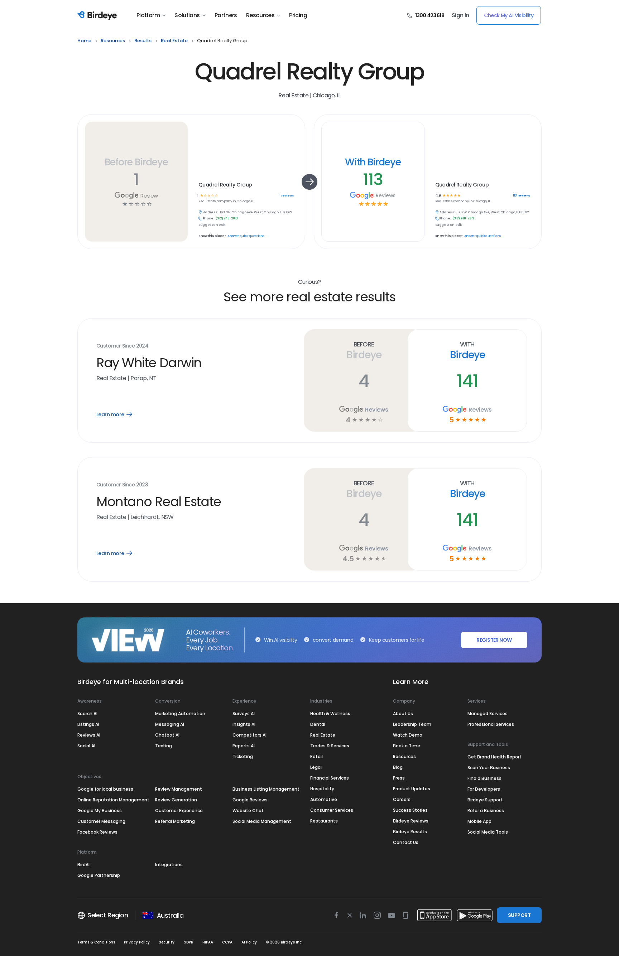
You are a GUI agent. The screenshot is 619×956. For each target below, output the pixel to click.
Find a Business (484, 778)
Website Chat (248, 810)
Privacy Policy (137, 942)
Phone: (208, 218)
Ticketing (242, 756)
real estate (174, 40)
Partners (226, 15)
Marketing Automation (180, 713)
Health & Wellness (330, 713)
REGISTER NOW (494, 640)
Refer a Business (485, 810)
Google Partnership (98, 875)
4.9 (438, 195)
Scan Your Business (488, 768)
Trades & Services (329, 746)
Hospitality (322, 789)
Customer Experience (179, 810)
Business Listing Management (265, 789)
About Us (403, 713)
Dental (317, 724)
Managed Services (487, 713)
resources (113, 40)
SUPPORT (519, 915)
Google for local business (105, 789)
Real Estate (322, 735)
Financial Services (329, 778)
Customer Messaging (101, 821)
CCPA (227, 942)
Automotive (323, 799)
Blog (398, 767)
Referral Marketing (175, 821)
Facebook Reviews (97, 832)
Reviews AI (88, 735)
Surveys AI (243, 713)
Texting (163, 746)
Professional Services (490, 724)
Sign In (460, 15)
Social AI (86, 746)
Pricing (298, 15)
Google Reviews (250, 800)
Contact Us (405, 842)
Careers (402, 799)
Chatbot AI (167, 735)
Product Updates (411, 789)
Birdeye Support (485, 800)
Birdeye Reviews (410, 821)
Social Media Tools (487, 832)
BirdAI (83, 865)
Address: (210, 212)
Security (166, 942)
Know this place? (212, 236)
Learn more (119, 414)
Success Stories (410, 810)
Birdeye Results (410, 832)
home (84, 40)
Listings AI (88, 724)
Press (399, 778)
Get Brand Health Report (494, 757)
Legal (316, 767)
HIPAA (207, 942)
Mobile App (479, 821)
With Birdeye (373, 162)
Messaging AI (169, 724)
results (143, 40)
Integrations (169, 865)
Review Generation (176, 800)
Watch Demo (407, 735)
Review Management (178, 789)
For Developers (483, 789)
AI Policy (249, 942)
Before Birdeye (136, 162)
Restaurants (324, 821)
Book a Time (406, 746)
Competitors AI (249, 735)
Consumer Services (331, 810)
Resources (260, 15)
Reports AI (243, 746)
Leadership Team (412, 724)
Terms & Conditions (96, 942)
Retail (316, 756)
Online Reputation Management (113, 800)
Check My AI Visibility (508, 15)
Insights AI (243, 724)
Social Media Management (261, 821)
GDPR (188, 942)
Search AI (87, 713)
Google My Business (99, 810)
